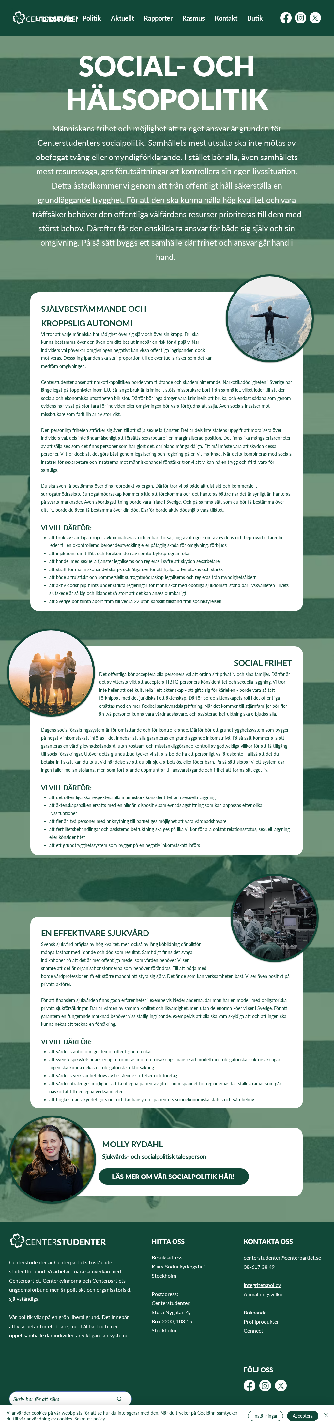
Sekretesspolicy (89, 1418)
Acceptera (303, 1416)
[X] (315, 17)
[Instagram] (300, 17)
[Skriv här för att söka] (119, 1399)
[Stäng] (326, 1416)
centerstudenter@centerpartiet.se (282, 1257)
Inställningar (265, 1416)
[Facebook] (286, 17)
